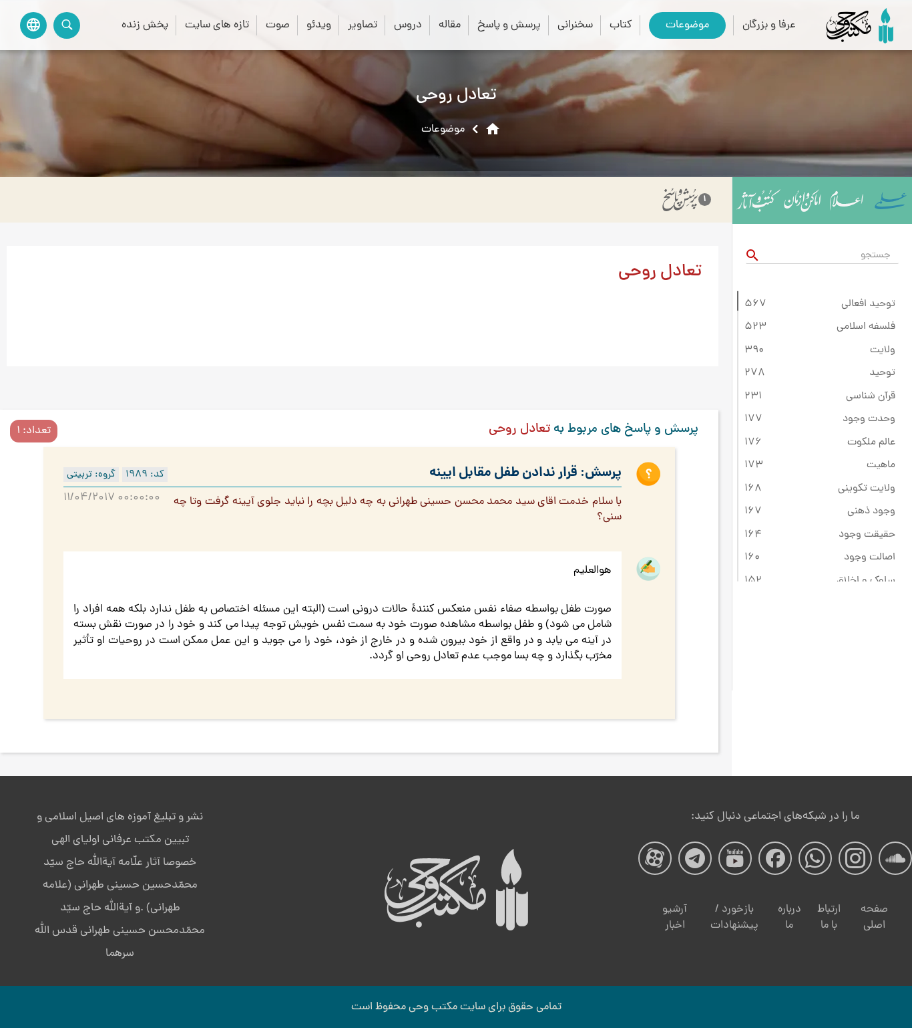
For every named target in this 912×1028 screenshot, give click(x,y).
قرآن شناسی (870, 396)
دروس (408, 25)
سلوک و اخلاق (866, 580)
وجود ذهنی (871, 511)
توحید (882, 373)
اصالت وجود (869, 557)
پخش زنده (145, 25)
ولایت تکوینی (866, 488)
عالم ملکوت (871, 442)
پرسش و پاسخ (509, 25)
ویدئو (318, 25)
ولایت (882, 350)
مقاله (450, 25)
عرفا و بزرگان (769, 25)
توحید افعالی (868, 304)
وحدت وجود (869, 419)
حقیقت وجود (867, 534)
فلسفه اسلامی (866, 326)
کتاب (621, 25)
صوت (278, 25)
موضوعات (687, 25)
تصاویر (362, 25)
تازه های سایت (217, 25)
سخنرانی (575, 25)
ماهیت (881, 465)
